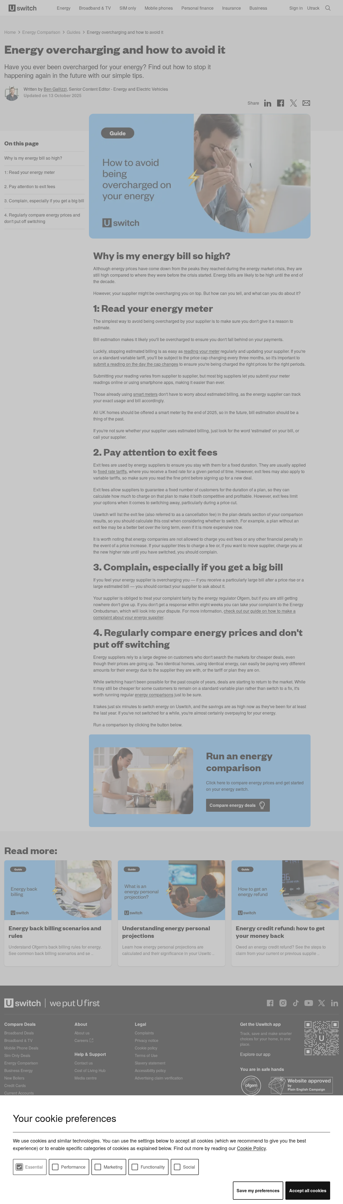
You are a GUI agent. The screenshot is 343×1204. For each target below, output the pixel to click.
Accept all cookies (307, 1190)
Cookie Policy (251, 1147)
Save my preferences (258, 1190)
